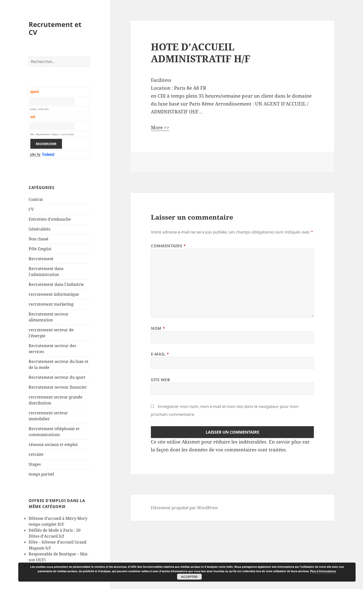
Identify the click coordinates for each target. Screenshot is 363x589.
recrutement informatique (54, 294)
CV (31, 209)
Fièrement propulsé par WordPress (184, 507)
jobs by (35, 154)
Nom (158, 328)
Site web (160, 379)
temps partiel (41, 474)
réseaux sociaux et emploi (53, 444)
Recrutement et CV (55, 28)
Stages (35, 464)
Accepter (189, 576)
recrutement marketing (51, 304)
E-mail (160, 354)
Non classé (38, 239)
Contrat (36, 199)
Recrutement (41, 258)
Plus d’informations (323, 571)
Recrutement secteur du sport (57, 377)
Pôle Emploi (40, 249)
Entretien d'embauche (50, 219)
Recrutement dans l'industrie (56, 284)
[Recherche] (48, 154)
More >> (160, 127)
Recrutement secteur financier (58, 387)
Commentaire (168, 246)
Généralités (39, 229)
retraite (36, 454)
